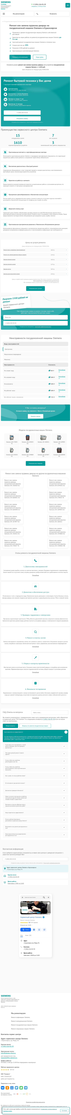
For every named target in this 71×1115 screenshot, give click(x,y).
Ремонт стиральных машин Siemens (23, 1029)
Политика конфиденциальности (35, 1102)
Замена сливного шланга (10, 264)
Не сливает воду (9, 370)
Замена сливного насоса (9, 259)
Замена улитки (7, 269)
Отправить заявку (22, 118)
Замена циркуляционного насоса (12, 274)
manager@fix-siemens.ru (9, 1058)
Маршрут (27, 929)
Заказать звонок (35, 416)
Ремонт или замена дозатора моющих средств (15, 254)
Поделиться (2, 1087)
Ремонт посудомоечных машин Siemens (24, 1025)
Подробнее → (62, 370)
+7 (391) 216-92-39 (39, 4)
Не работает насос (9, 390)
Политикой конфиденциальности (52, 863)
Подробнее (35, 575)
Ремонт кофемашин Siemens (20, 1017)
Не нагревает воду (9, 377)
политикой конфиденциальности (43, 326)
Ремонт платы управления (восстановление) (14, 250)
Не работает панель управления (13, 397)
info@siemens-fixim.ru (8, 1053)
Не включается (8, 384)
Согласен (64, 1110)
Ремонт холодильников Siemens (21, 1021)
